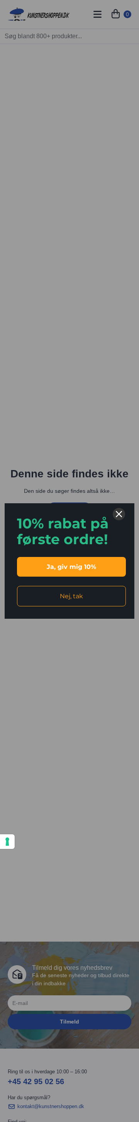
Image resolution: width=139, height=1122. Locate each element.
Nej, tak (71, 596)
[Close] (118, 514)
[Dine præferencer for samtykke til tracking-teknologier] (7, 841)
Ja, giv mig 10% (71, 566)
